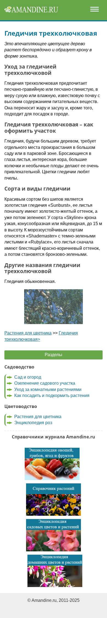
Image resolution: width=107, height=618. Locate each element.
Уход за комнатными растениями (47, 389)
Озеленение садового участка (44, 383)
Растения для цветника (28, 333)
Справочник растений (53, 499)
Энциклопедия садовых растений (53, 535)
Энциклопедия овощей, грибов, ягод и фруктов (52, 464)
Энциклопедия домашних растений (55, 571)
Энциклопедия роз (33, 422)
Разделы (53, 354)
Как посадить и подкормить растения (51, 395)
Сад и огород (27, 377)
